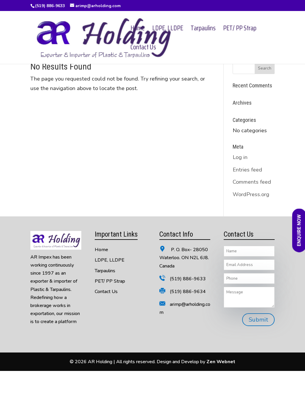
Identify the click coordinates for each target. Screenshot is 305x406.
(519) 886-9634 (188, 291)
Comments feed (252, 181)
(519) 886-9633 (50, 6)
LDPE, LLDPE (167, 29)
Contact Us (143, 48)
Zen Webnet (220, 361)
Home (137, 29)
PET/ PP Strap (239, 29)
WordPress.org (251, 194)
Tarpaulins (203, 29)
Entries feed (247, 169)
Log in (240, 157)
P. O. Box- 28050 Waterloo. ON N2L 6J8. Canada (184, 257)
